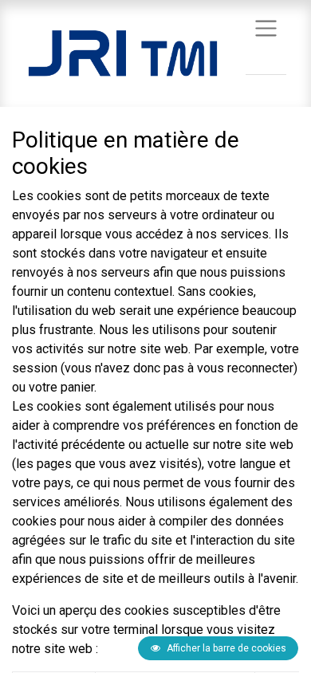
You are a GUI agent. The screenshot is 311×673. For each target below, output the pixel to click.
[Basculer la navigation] (266, 27)
